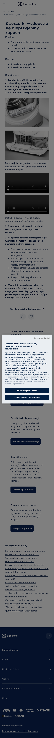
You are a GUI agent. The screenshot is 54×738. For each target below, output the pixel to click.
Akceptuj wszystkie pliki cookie (27, 397)
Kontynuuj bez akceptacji (42, 338)
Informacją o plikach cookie (19, 381)
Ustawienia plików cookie (27, 391)
